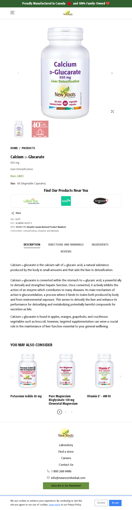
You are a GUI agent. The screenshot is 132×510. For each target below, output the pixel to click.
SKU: (12, 219)
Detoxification (30, 231)
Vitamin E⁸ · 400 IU (99, 396)
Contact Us (66, 464)
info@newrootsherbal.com (68, 478)
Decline (101, 503)
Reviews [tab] (66, 251)
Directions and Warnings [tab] (66, 244)
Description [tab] (32, 244)
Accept (115, 503)
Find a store (66, 451)
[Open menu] (12, 13)
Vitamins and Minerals (48, 231)
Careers (66, 458)
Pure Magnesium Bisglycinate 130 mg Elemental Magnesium (63, 400)
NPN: (12, 227)
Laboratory (66, 445)
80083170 (41, 227)
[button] (112, 73)
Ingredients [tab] (100, 244)
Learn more (54, 505)
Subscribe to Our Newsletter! (66, 486)
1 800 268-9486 (61, 471)
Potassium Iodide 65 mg (26, 396)
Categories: (16, 231)
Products (28, 148)
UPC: (12, 223)
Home (14, 148)
